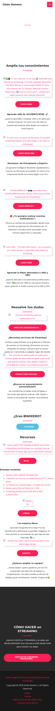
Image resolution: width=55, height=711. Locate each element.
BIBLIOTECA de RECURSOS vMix (27, 699)
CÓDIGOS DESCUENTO (27, 703)
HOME (27, 693)
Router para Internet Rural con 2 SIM (22, 488)
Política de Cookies (28, 677)
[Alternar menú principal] (50, 4)
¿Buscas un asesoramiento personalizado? (27, 385)
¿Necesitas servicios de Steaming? (27, 337)
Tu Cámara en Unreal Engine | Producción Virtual (28, 485)
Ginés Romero (12, 4)
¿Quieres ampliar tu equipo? (27, 563)
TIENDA (27, 696)
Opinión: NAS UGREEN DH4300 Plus (22, 475)
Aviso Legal (11, 677)
